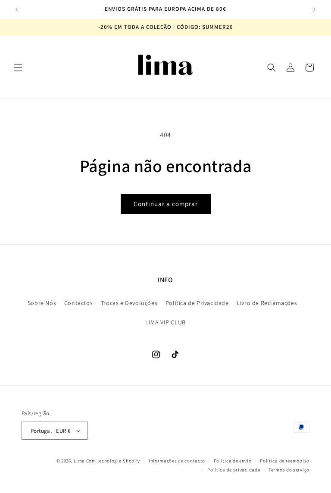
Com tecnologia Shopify (113, 461)
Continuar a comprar (166, 204)
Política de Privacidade (197, 303)
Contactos (78, 303)
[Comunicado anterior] (16, 9)
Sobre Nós (42, 303)
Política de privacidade (233, 470)
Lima (79, 461)
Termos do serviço (289, 470)
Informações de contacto (177, 461)
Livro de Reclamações (267, 303)
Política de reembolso (284, 461)
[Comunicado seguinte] (314, 9)
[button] (18, 67)
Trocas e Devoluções (129, 303)
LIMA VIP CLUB (165, 322)
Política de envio (233, 461)
